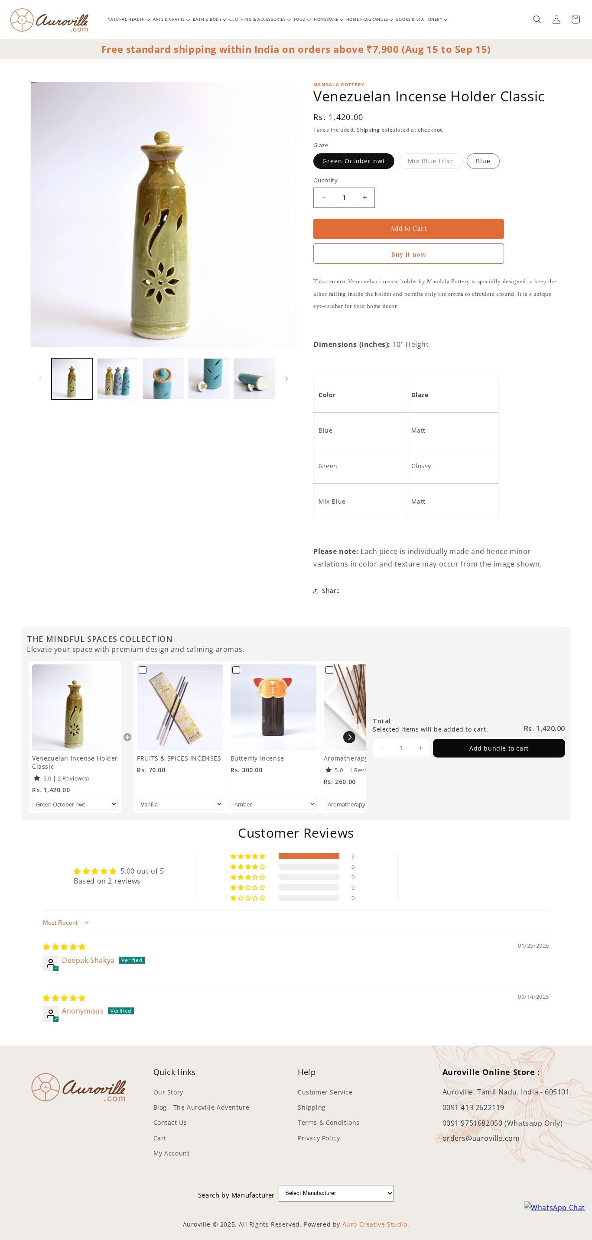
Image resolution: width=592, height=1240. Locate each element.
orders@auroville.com (481, 1138)
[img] (64, 947)
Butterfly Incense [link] (257, 758)
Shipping (368, 129)
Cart (159, 1138)
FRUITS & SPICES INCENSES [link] (179, 758)
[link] (75, 707)
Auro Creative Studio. (376, 1224)
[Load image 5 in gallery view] (254, 378)
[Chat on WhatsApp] (554, 1207)
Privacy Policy (319, 1138)
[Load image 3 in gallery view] (163, 378)
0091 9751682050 (473, 1123)
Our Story (168, 1092)
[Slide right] (286, 378)
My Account (171, 1153)
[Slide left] (39, 378)
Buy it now (408, 254)
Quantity (325, 180)
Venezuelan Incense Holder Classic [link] (75, 762)
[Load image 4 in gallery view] (208, 378)
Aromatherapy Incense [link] (359, 758)
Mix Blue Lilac (431, 161)
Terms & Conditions (329, 1123)
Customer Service (325, 1092)
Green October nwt (353, 161)
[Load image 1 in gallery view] (72, 378)
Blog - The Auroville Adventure (201, 1108)
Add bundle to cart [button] (499, 748)
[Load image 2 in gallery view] (117, 378)
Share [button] (331, 590)
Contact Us (170, 1123)
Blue (483, 161)
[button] (126, 19)
